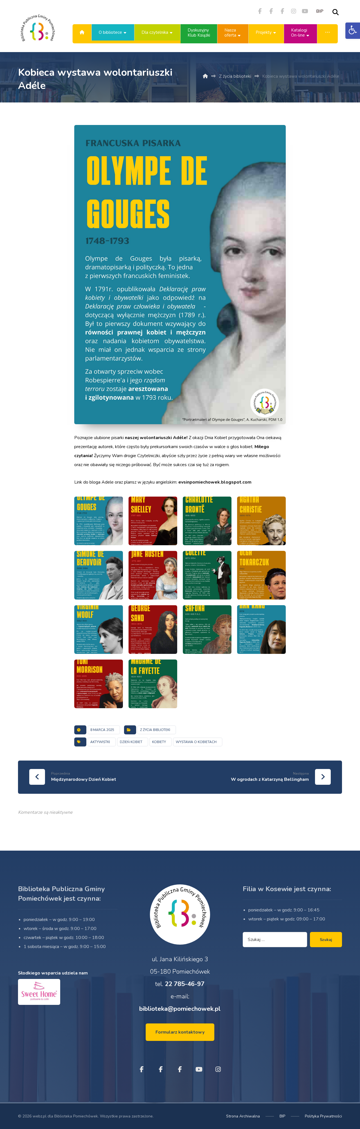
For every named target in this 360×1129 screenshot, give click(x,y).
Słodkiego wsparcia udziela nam (53, 973)
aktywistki (100, 742)
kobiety (159, 742)
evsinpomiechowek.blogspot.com (214, 482)
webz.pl (39, 1116)
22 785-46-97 (184, 984)
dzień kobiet (131, 742)
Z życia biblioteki (155, 730)
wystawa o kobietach (196, 742)
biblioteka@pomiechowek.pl (179, 1009)
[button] (352, 31)
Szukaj (326, 939)
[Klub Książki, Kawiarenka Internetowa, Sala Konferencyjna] (37, 32)
